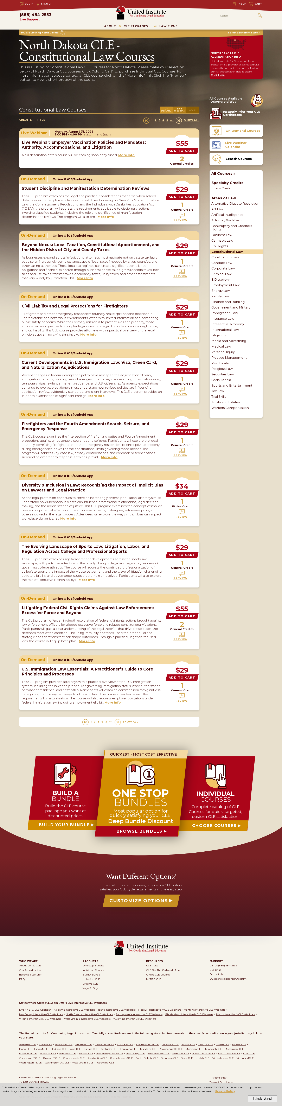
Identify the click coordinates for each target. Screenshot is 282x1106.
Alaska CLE (45, 1044)
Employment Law (225, 285)
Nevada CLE (86, 1053)
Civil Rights (219, 246)
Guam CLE (222, 1044)
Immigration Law (224, 313)
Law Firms (168, 26)
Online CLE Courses (158, 974)
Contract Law (221, 263)
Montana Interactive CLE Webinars (204, 1009)
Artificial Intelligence (227, 215)
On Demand (166, 109)
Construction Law (225, 257)
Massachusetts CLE (171, 1048)
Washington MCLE (30, 1062)
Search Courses (239, 159)
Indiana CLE (59, 1048)
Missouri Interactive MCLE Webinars (159, 1009)
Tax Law (217, 391)
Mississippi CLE (235, 1048)
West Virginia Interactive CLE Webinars (87, 1018)
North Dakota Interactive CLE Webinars (89, 1014)
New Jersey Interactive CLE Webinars (41, 1014)
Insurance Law (222, 318)
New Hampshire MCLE (109, 1053)
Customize (138, 900)
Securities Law (222, 374)
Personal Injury (223, 352)
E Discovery (220, 279)
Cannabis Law (222, 240)
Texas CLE (187, 1058)
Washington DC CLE (57, 1062)
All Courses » (223, 173)
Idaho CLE (25, 1048)
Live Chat (215, 969)
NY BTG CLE (153, 979)
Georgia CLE (205, 1044)
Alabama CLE (27, 1044)
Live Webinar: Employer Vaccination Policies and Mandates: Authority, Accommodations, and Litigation (84, 145)
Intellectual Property (227, 324)
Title (41, 119)
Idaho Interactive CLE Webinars (116, 1009)
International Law (225, 330)
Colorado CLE (125, 1044)
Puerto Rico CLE (97, 1058)
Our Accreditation (30, 970)
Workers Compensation (230, 408)
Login (29, 3)
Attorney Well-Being (227, 220)
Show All (191, 120)
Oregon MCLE (51, 1058)
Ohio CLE (249, 1053)
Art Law (217, 209)
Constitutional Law (227, 252)
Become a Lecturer (30, 974)
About (110, 26)
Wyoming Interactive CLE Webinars (134, 1018)
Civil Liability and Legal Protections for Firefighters (75, 306)
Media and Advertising (228, 341)
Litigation (218, 335)
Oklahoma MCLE (29, 1058)
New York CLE (180, 1053)
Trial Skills (218, 397)
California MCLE (104, 1044)
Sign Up (46, 3)
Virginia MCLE (245, 1058)
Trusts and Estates (225, 402)
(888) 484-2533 (35, 17)
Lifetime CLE (90, 983)
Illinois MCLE (41, 1048)
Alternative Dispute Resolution (235, 203)
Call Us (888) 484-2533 (223, 965)
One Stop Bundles (93, 965)
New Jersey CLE (135, 1053)
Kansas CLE (91, 1048)
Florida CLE (188, 1044)
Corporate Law (223, 268)
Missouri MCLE (28, 1053)
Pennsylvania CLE (74, 1058)
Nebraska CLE (67, 1053)
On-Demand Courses (243, 131)
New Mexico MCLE (158, 1053)
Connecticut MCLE (147, 1044)
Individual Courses (93, 970)
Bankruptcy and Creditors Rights (231, 227)
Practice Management (229, 358)
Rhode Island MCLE (121, 1058)
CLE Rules (152, 965)
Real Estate (220, 363)
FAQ (22, 979)
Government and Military (230, 307)
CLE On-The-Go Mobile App (163, 970)
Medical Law (221, 346)
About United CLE (30, 965)
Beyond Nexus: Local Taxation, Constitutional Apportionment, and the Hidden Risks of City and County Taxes (91, 247)
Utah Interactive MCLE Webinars (235, 1014)
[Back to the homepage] (141, 8)
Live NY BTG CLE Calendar (35, 1009)
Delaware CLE (170, 1044)
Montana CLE (48, 1053)
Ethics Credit (221, 188)
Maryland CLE (148, 1048)
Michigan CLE (194, 1048)
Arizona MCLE (63, 1044)
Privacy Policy (225, 1091)
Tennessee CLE (169, 1058)
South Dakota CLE (147, 1058)
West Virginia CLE (83, 1062)
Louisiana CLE (128, 1048)
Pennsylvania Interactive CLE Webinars (139, 1014)
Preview (180, 219)
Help (242, 3)
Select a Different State (243, 32)
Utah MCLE (203, 1058)
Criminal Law (221, 274)
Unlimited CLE (91, 979)
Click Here (218, 75)
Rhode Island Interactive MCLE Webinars (189, 1014)
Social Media (221, 380)
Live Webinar (179, 109)
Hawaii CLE (239, 1044)
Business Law (221, 235)
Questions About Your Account (228, 978)
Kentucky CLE (109, 1048)
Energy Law (220, 291)
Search (192, 109)
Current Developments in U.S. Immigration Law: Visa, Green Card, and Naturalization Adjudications (89, 365)
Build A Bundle (91, 974)
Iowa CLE (75, 1048)
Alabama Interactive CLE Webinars (74, 1009)
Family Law (220, 296)
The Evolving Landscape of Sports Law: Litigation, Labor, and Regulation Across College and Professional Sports (85, 549)
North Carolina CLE (203, 1053)
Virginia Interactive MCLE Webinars (40, 1018)
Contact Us (216, 974)
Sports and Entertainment (231, 385)
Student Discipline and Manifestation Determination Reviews (85, 188)
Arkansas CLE (83, 1044)
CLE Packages (136, 26)
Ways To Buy (90, 988)
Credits (25, 119)
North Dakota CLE (229, 1053)
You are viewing (39, 32)
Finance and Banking (228, 302)
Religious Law (222, 369)
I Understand (262, 1098)
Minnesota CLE (214, 1048)
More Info (126, 155)
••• (172, 120)
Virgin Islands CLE (223, 1058)
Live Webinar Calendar (236, 145)
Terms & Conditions (221, 1082)
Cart (258, 3)
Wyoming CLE (105, 1062)
